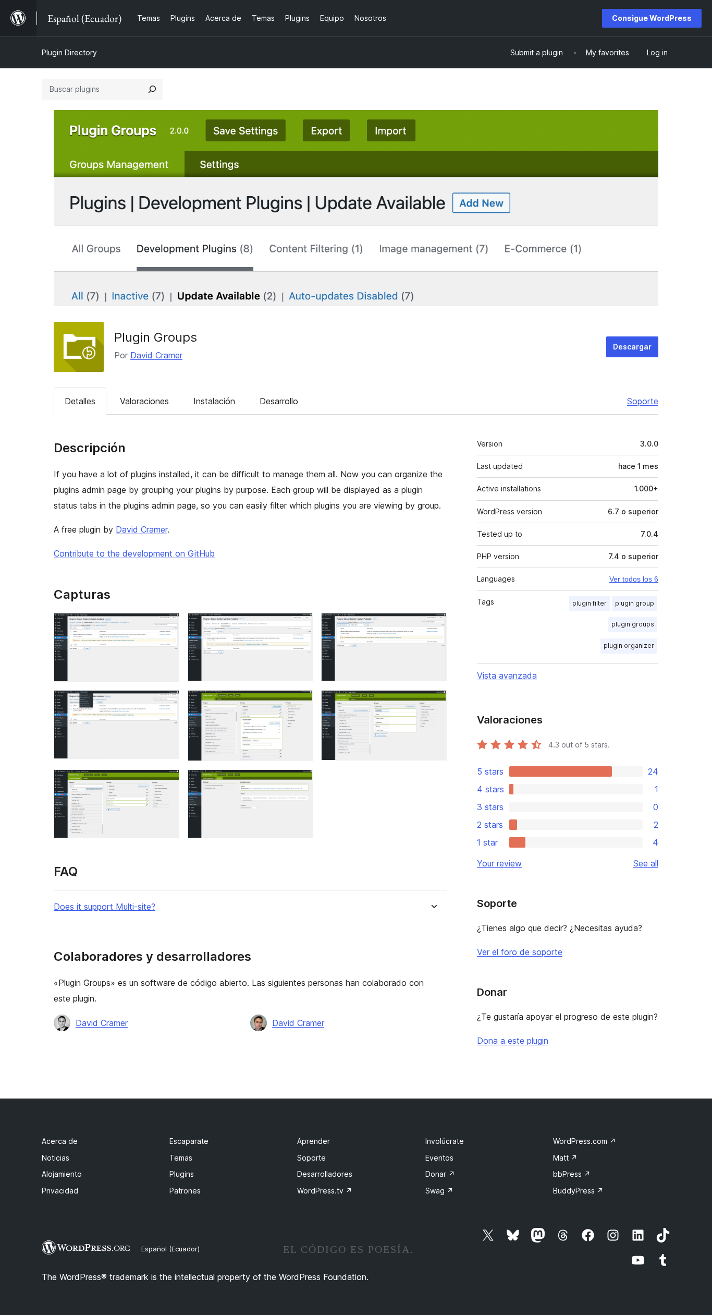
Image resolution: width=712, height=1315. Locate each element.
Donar (440, 1173)
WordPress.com (584, 1141)
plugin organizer (629, 645)
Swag (439, 1190)
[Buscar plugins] (152, 89)
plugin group (634, 603)
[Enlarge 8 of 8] (298, 783)
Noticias (55, 1157)
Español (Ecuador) (170, 1249)
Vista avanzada (507, 675)
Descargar (632, 346)
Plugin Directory (69, 52)
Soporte (642, 401)
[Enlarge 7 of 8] (165, 783)
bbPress (572, 1173)
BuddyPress (578, 1190)
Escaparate (188, 1141)
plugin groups (632, 624)
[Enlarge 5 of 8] (298, 704)
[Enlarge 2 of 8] (298, 627)
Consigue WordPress (652, 18)
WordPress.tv (324, 1190)
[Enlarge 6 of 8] (432, 704)
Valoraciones (144, 401)
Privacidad (60, 1190)
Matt (565, 1157)
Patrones (185, 1190)
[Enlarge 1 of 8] (165, 627)
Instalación (214, 401)
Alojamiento (62, 1173)
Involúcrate (444, 1141)
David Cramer (156, 355)
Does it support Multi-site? (104, 907)
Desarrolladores (324, 1173)
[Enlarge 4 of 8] (165, 704)
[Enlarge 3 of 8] (432, 627)
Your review (499, 863)
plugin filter (589, 603)
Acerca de (60, 1141)
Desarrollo (279, 401)
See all (645, 863)
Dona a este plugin (512, 1040)
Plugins (181, 1173)
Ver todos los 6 (633, 579)
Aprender (313, 1141)
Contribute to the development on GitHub (134, 553)
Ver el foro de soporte (519, 952)
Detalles (80, 401)
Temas (180, 1157)
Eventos (439, 1157)
